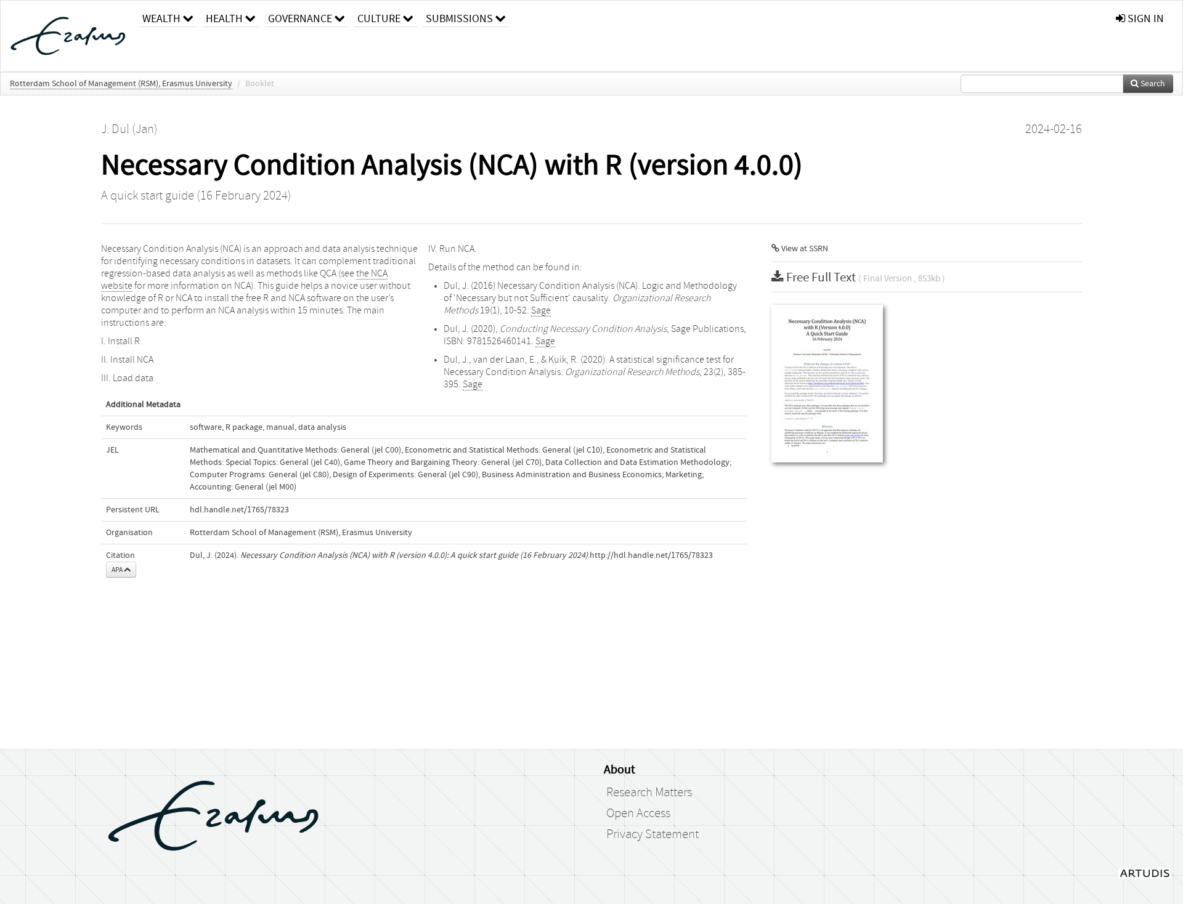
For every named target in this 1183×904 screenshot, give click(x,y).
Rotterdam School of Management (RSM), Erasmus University (121, 84)
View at (803, 249)
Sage (541, 310)
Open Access (638, 813)
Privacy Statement (652, 834)
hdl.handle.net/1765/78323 (239, 510)
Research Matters (649, 792)
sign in (1144, 18)
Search (1152, 84)
